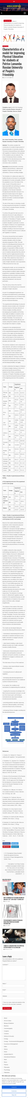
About (5, 1018)
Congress (6, 1031)
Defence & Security (9, 1036)
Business (6, 1026)
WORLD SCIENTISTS (14, 6)
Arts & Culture (7, 1020)
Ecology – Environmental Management (14, 1041)
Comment (5, 964)
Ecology (6, 1038)
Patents (6, 1064)
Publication (7, 1072)
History (6, 1049)
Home (5, 1051)
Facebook (7, 843)
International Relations (10, 1057)
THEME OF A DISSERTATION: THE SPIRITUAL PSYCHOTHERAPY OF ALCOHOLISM (14, 946)
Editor (5, 1046)
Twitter (15, 843)
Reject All (14, 1095)
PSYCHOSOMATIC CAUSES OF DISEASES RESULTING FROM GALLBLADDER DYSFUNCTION (13, 922)
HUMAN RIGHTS (8, 1054)
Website (5, 996)
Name (4, 983)
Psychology (5, 46)
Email (4, 990)
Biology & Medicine (9, 1023)
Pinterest (7, 846)
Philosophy (7, 1067)
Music (5, 1059)
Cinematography (8, 1028)
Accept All (14, 1087)
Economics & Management (11, 1044)
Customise (14, 1091)
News (5, 1062)
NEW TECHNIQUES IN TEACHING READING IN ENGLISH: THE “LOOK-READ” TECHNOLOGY (14, 898)
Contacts (6, 1033)
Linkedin (15, 846)
